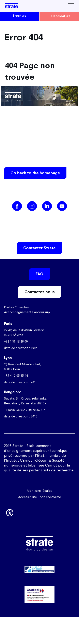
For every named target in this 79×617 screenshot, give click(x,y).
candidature (60, 16)
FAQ (39, 274)
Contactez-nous (40, 292)
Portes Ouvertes (16, 307)
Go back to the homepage (35, 173)
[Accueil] (11, 5)
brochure (20, 16)
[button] (9, 512)
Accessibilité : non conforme (39, 497)
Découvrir (39, 588)
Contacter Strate (39, 248)
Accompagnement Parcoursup (27, 312)
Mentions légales (39, 491)
